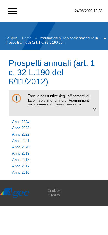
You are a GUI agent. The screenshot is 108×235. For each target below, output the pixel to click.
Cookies (54, 191)
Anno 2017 (20, 166)
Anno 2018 (20, 160)
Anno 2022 (20, 134)
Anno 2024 (20, 122)
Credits (54, 195)
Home (26, 38)
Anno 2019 (20, 153)
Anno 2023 (20, 128)
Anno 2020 (20, 147)
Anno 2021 (20, 141)
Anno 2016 (20, 172)
